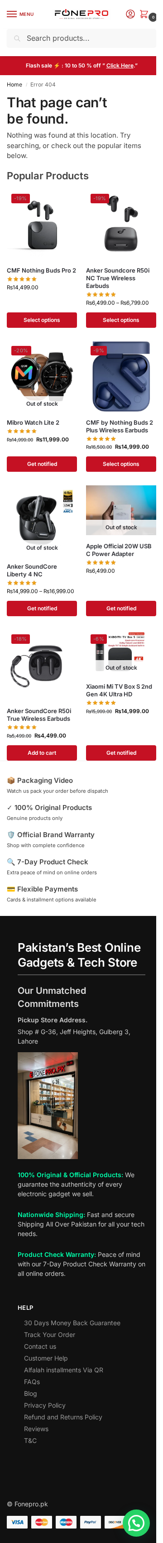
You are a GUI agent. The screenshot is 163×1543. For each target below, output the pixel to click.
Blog (30, 1393)
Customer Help (46, 1358)
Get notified (42, 463)
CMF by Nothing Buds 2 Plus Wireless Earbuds (119, 426)
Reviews (36, 1429)
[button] (145, 14)
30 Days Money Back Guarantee (72, 1323)
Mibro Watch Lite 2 (33, 422)
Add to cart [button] (42, 752)
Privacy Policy (45, 1405)
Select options (42, 319)
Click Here (120, 65)
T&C (30, 1440)
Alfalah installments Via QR (63, 1370)
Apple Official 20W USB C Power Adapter (119, 549)
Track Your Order (49, 1334)
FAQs (32, 1381)
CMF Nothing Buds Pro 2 (41, 270)
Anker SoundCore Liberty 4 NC (32, 570)
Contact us (40, 1346)
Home (14, 84)
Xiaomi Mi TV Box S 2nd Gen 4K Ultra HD (119, 690)
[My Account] (130, 15)
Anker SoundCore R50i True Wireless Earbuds (39, 714)
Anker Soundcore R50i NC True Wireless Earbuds (117, 278)
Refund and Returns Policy (63, 1417)
